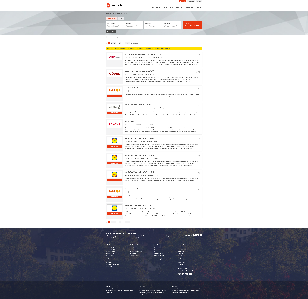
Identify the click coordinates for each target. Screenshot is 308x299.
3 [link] (114, 43)
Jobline (107, 268)
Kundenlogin (133, 250)
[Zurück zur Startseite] (185, 275)
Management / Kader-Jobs (112, 264)
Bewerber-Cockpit (134, 255)
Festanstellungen (110, 253)
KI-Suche (120, 18)
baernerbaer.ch (181, 263)
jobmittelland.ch (182, 250)
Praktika (108, 259)
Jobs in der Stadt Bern (111, 250)
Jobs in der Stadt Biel (111, 251)
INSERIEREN (179, 8)
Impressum (156, 257)
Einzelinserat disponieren (136, 251)
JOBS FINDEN (156, 8)
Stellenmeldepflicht (159, 259)
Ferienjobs (108, 263)
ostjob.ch (180, 253)
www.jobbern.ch (118, 37)
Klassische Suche (111, 18)
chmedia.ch (181, 264)
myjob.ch (180, 255)
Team (155, 248)
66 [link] (119, 43)
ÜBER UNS (199, 8)
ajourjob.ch (180, 261)
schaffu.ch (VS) (181, 259)
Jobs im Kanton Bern (111, 248)
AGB (155, 251)
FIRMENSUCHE (168, 8)
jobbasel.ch (181, 248)
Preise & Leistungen (134, 248)
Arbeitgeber (109, 266)
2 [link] (111, 43)
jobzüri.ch (180, 257)
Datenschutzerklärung (159, 253)
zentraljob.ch (181, 251)
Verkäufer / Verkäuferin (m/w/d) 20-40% (143, 37)
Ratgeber (156, 250)
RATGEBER (189, 8)
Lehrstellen (108, 261)
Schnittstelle (133, 253)
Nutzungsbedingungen (159, 255)
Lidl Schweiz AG (128, 37)
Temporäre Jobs (109, 255)
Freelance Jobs (109, 257)
